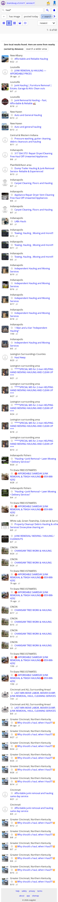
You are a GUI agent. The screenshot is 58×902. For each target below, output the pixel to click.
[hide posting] (17, 62)
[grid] (14, 23)
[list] (3, 23)
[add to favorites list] (12, 58)
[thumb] (9, 23)
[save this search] (54, 10)
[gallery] (20, 23)
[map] (25, 23)
